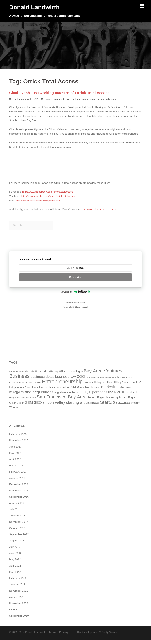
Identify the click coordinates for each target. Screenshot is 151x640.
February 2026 (18, 434)
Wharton (14, 407)
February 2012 (18, 578)
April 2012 (15, 565)
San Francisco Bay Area (62, 396)
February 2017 (18, 471)
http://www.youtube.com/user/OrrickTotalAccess (48, 196)
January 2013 (17, 515)
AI (81, 371)
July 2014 (14, 509)
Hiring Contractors (124, 382)
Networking (111, 99)
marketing (110, 387)
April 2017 (15, 459)
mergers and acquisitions (31, 392)
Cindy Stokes (109, 632)
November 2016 (18, 490)
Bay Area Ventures (103, 370)
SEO (38, 402)
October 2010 (17, 609)
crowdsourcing (118, 377)
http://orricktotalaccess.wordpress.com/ (38, 200)
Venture (135, 402)
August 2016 (16, 503)
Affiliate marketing (69, 371)
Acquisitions (33, 371)
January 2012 (17, 584)
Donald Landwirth (34, 7)
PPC (118, 392)
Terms (52, 632)
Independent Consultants (23, 387)
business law (65, 376)
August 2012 (16, 540)
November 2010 (18, 603)
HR (138, 382)
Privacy (63, 632)
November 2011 (18, 590)
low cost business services (54, 387)
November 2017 (18, 440)
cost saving (92, 377)
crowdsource (105, 377)
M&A (75, 387)
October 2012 (17, 528)
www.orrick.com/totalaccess (100, 209)
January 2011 (17, 596)
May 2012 (15, 559)
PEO (110, 392)
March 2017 (16, 465)
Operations (98, 392)
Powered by (66, 291)
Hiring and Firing (103, 382)
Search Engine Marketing (102, 397)
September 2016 (19, 496)
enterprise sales (31, 382)
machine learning (90, 387)
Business (19, 376)
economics (15, 382)
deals (129, 377)
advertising (50, 371)
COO (81, 376)
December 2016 (18, 484)
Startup (107, 402)
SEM (29, 402)
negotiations (61, 392)
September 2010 (19, 615)
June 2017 (15, 446)
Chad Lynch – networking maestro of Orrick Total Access (59, 93)
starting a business (82, 402)
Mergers (125, 387)
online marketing (79, 392)
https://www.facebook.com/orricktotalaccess (47, 191)
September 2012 (19, 534)
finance (88, 382)
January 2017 (17, 478)
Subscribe (75, 277)
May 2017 (15, 452)
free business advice (93, 99)
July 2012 (14, 546)
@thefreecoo (16, 371)
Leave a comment (54, 99)
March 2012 (16, 571)
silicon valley (54, 402)
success (123, 402)
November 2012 (18, 521)
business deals (42, 376)
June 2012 (15, 553)
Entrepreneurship (62, 381)
